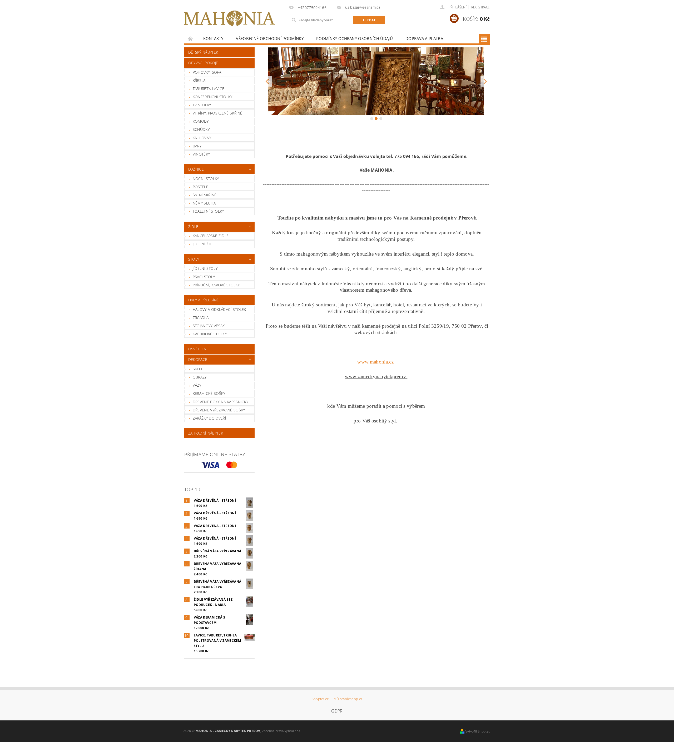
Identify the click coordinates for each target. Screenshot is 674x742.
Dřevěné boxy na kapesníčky (220, 401)
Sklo (197, 368)
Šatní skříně (205, 194)
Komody (201, 121)
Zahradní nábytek (205, 433)
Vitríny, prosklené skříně (217, 113)
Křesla (199, 80)
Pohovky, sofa (207, 72)
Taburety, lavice (208, 88)
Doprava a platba (424, 38)
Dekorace (197, 359)
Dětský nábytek (203, 52)
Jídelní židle (205, 243)
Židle (193, 226)
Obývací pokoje (203, 62)
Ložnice (196, 169)
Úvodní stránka (190, 38)
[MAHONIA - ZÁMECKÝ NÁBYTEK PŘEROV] (229, 18)
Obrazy (200, 377)
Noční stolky (206, 178)
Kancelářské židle (211, 235)
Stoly (193, 259)
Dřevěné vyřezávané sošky (219, 409)
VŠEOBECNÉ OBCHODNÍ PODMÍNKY (270, 38)
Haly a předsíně (203, 299)
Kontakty (213, 38)
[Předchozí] (267, 81)
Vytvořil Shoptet (477, 731)
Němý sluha (204, 203)
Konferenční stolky (212, 96)
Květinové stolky (210, 333)
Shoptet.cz (320, 699)
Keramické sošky (209, 393)
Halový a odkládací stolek (219, 309)
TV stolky (202, 104)
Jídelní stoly (205, 268)
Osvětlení (198, 348)
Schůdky (201, 129)
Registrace (480, 7)
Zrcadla (201, 317)
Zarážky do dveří (209, 418)
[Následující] (485, 81)
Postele (200, 186)
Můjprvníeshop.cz (348, 699)
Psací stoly (204, 276)
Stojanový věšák (209, 325)
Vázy (197, 385)
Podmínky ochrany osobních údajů (354, 38)
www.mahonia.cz (375, 362)
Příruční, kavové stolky (216, 284)
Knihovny (202, 137)
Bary (197, 145)
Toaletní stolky (208, 211)
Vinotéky (201, 154)
